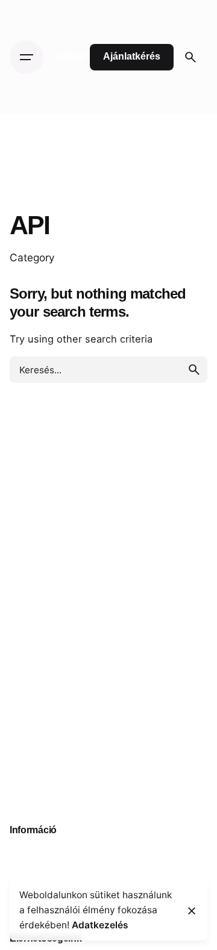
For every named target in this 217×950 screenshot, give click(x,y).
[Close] (192, 911)
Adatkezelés (100, 925)
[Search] (190, 57)
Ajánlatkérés (131, 56)
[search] (194, 369)
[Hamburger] (26, 57)
